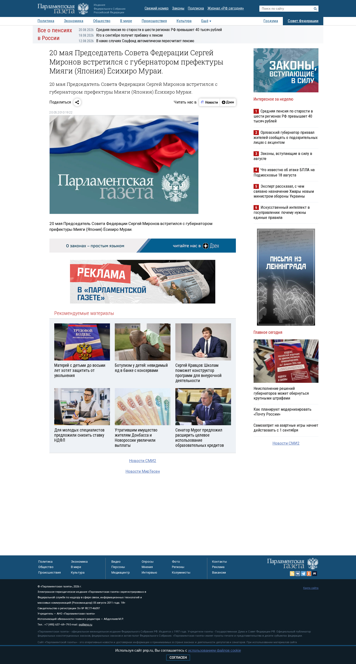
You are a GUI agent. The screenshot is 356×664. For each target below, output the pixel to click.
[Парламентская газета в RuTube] (314, 573)
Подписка (196, 8)
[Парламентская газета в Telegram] (303, 573)
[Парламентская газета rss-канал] (292, 573)
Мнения (147, 567)
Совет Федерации (303, 21)
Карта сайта (310, 588)
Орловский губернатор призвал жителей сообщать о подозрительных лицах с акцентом (285, 137)
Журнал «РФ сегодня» (226, 8)
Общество (101, 21)
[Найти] (315, 9)
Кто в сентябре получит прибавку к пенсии (121, 35)
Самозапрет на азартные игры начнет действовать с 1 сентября (286, 427)
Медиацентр (120, 572)
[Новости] (209, 102)
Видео (116, 561)
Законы (178, 8)
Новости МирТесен (142, 471)
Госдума (270, 21)
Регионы (178, 567)
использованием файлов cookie (214, 650)
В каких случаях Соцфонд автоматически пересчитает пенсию (136, 41)
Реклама (218, 567)
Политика (46, 21)
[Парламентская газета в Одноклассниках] (309, 573)
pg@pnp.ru (85, 624)
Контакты (219, 561)
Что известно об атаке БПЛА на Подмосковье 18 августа (284, 172)
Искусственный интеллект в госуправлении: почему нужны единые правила (282, 212)
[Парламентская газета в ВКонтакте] (297, 573)
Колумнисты (181, 572)
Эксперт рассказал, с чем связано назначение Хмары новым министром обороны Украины (284, 191)
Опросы (148, 561)
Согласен (178, 657)
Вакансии (219, 572)
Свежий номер (157, 8)
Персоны (118, 567)
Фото (176, 561)
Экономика (73, 21)
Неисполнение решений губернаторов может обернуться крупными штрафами (281, 393)
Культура (184, 21)
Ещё (204, 21)
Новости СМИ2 (142, 460)
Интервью (149, 572)
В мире (126, 21)
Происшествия (154, 21)
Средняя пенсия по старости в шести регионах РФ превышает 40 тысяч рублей (150, 29)
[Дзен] (228, 102)
